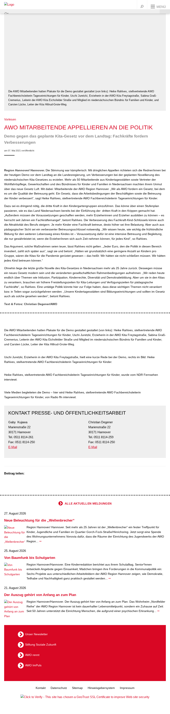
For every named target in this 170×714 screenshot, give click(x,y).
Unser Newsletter (36, 634)
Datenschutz (59, 688)
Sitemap (77, 688)
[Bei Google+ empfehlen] (39, 474)
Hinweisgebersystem (101, 688)
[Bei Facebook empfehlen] (34, 474)
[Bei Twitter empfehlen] (29, 474)
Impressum (127, 688)
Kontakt (41, 688)
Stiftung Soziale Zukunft (40, 644)
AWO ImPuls (33, 665)
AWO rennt (32, 655)
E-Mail (12, 447)
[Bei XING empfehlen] (44, 474)
